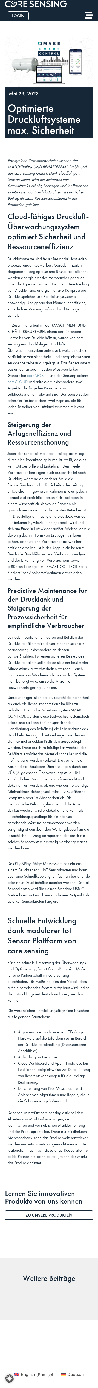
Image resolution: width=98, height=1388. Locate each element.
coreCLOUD (18, 381)
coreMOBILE (37, 375)
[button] (9, 1378)
